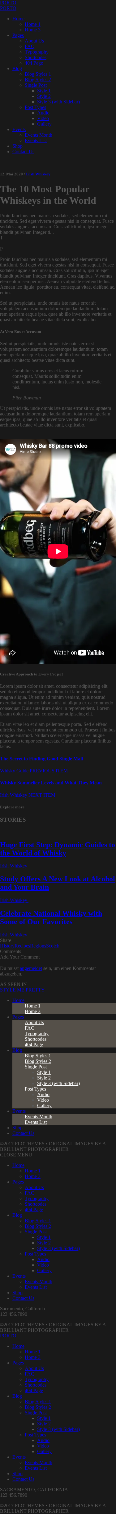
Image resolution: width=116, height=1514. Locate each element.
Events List (36, 140)
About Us (34, 40)
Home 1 (33, 24)
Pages (18, 35)
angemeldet (31, 968)
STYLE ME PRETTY (22, 989)
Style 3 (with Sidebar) (58, 101)
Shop (17, 146)
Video (43, 118)
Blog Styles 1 (38, 74)
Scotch (52, 945)
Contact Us (23, 151)
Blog (17, 68)
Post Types (35, 107)
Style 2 (44, 96)
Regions (38, 945)
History (7, 945)
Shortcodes (35, 57)
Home (18, 18)
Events (19, 129)
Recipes (22, 945)
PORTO (8, 2)
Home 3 (33, 29)
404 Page (34, 63)
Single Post (36, 85)
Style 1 (44, 90)
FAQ (30, 46)
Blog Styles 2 (38, 79)
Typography (37, 51)
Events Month (38, 135)
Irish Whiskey (38, 174)
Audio (43, 112)
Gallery (44, 123)
